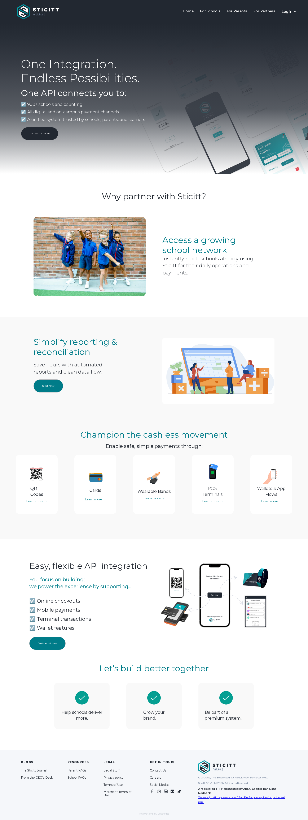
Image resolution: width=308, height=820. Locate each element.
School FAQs (76, 777)
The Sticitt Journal (34, 770)
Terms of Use (113, 784)
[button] (289, 12)
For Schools (210, 11)
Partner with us (47, 643)
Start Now (48, 385)
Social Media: (159, 784)
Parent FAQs (76, 770)
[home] (38, 11)
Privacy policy (113, 777)
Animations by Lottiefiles (154, 813)
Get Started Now (40, 133)
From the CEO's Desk (37, 777)
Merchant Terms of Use (117, 793)
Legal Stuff (112, 770)
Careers (155, 777)
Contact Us (158, 770)
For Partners (264, 11)
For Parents (237, 11)
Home (188, 11)
